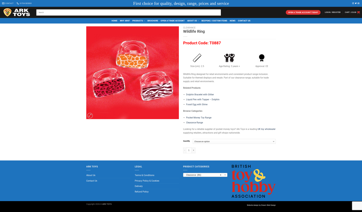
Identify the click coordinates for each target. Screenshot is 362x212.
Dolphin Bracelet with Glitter (200, 94)
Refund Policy (142, 191)
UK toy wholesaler (266, 129)
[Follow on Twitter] (356, 3)
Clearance (189, 27)
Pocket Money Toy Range (198, 117)
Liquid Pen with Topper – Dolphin (202, 99)
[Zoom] (90, 115)
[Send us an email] (358, 3)
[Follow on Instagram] (353, 3)
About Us (192, 21)
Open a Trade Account (173, 21)
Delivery (139, 186)
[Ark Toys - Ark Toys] (17, 12)
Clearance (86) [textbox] (203, 175)
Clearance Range (194, 122)
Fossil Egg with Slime (196, 104)
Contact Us (244, 21)
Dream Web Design (268, 205)
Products (137, 21)
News (232, 21)
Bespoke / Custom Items (214, 21)
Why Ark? (125, 21)
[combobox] (205, 175)
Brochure (152, 21)
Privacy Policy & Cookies (147, 180)
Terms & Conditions (144, 175)
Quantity (186, 141)
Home (114, 21)
